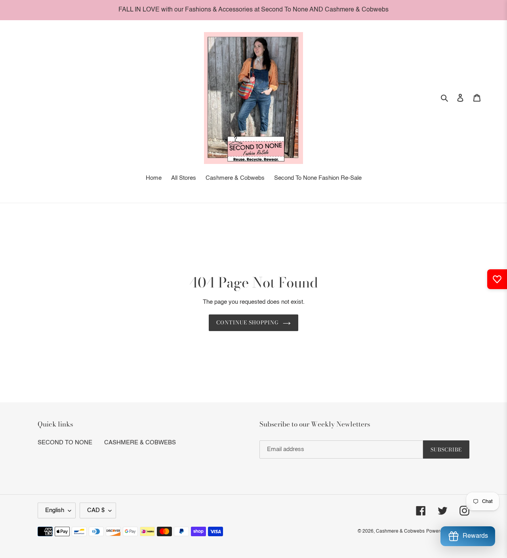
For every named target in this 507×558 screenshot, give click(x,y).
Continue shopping (247, 322)
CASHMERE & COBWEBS (140, 443)
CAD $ (96, 510)
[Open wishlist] (497, 279)
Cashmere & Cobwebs (400, 531)
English (54, 510)
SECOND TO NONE (65, 443)
